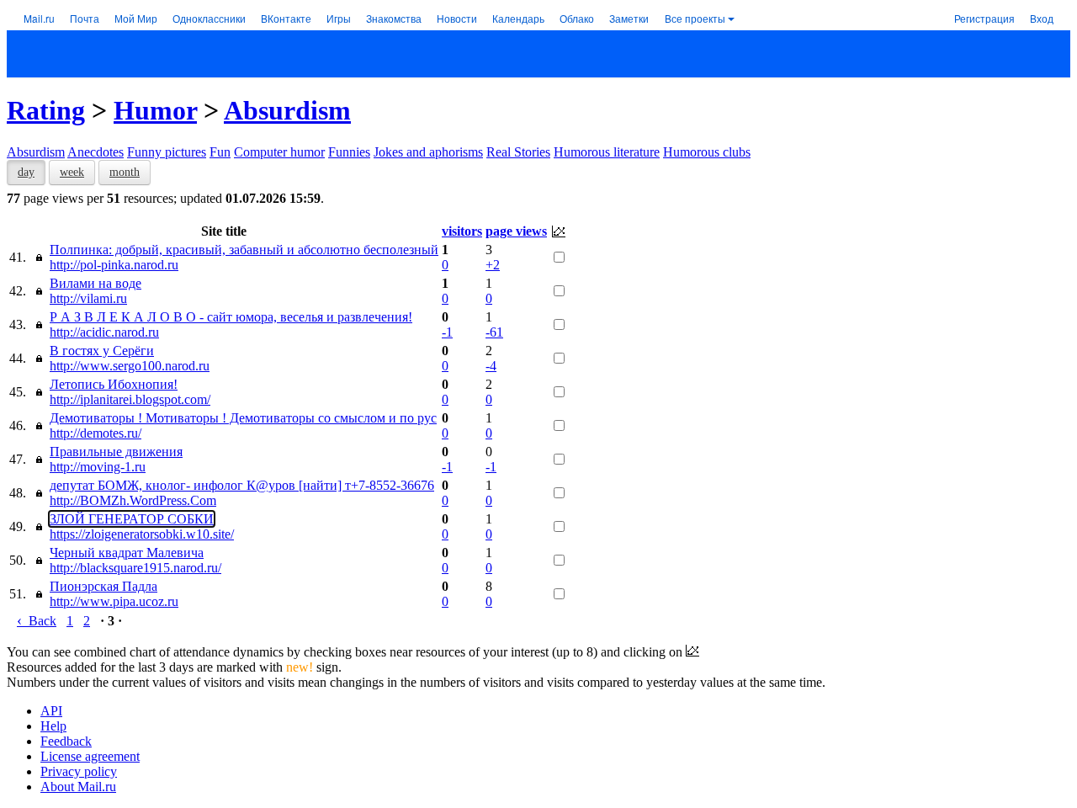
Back (36, 621)
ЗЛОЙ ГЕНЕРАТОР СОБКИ (132, 519)
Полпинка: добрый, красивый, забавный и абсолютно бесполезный (244, 249)
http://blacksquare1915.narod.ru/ (135, 568)
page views (516, 231)
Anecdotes (95, 152)
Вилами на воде (95, 283)
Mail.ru (39, 18)
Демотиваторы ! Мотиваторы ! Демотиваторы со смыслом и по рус (243, 418)
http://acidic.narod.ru (104, 332)
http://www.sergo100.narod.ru (130, 366)
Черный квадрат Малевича (127, 552)
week (72, 172)
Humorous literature (607, 152)
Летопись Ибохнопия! (114, 384)
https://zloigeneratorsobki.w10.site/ (142, 534)
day (26, 172)
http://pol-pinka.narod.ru (114, 265)
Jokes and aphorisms (428, 152)
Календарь (518, 18)
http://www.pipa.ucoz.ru (114, 601)
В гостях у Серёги (102, 350)
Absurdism (287, 110)
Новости (457, 18)
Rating (46, 110)
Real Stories (518, 152)
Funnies (349, 152)
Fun (220, 152)
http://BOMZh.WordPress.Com (133, 500)
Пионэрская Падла (103, 586)
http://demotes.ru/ (95, 433)
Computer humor (279, 152)
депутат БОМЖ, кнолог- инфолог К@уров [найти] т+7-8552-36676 (242, 485)
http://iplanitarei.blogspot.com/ (130, 399)
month (124, 172)
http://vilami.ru (88, 298)
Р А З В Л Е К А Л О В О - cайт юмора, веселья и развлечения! (231, 317)
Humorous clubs (707, 152)
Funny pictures (166, 152)
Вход (1041, 18)
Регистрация (984, 18)
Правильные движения (116, 451)
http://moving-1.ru (98, 467)
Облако (577, 18)
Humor (155, 110)
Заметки (629, 18)
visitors (462, 231)
